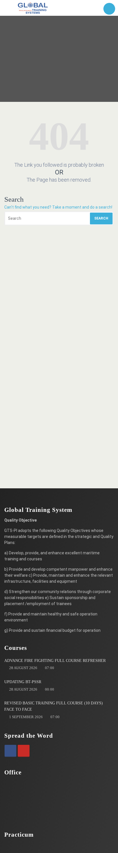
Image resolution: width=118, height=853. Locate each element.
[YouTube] (24, 751)
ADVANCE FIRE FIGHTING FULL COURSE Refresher (55, 660)
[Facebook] (10, 751)
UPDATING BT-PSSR (22, 682)
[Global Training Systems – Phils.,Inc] (33, 8)
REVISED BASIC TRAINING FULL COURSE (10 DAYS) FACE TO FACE (53, 706)
